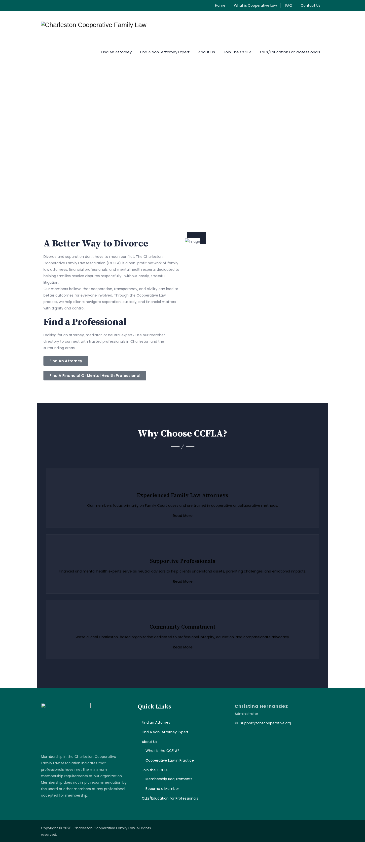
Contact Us (310, 5)
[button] (30, 126)
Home (220, 5)
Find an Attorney (116, 52)
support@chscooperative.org (265, 723)
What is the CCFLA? (162, 750)
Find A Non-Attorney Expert (165, 52)
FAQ (288, 5)
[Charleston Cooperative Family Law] (93, 24)
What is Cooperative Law (255, 5)
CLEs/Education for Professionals (290, 52)
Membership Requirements (169, 778)
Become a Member (162, 788)
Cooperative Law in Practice (170, 760)
